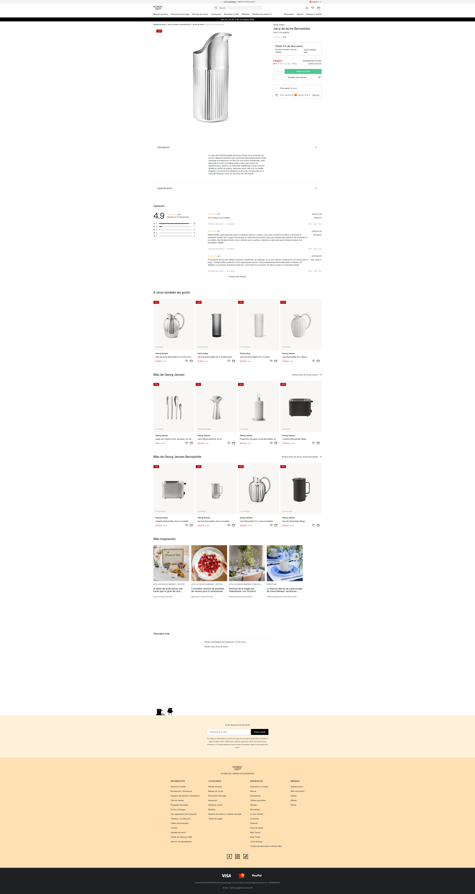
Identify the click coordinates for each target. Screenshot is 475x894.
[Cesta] (319, 8)
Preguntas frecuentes (179, 805)
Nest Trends (255, 832)
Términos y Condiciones (180, 819)
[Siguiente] (263, 77)
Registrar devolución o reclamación (185, 796)
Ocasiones (254, 819)
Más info (316, 95)
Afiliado (294, 800)
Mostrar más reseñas (237, 276)
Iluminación (216, 14)
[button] (279, 37)
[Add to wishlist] (187, 361)
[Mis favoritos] (313, 8)
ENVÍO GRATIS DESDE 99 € (239, 2)
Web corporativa (297, 791)
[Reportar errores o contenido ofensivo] (320, 224)
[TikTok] (246, 856)
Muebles (245, 14)
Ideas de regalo (256, 828)
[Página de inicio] (158, 8)
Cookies (174, 828)
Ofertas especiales (258, 800)
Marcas (300, 14)
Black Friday (255, 837)
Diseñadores (255, 796)
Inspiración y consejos (259, 787)
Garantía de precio (178, 832)
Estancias (254, 823)
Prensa (293, 805)
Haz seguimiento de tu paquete (183, 814)
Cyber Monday (256, 842)
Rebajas (253, 805)
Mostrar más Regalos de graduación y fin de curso (225, 642)
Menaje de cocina (200, 14)
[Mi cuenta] (307, 8)
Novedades (289, 14)
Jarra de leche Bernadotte (214, 24)
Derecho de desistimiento (181, 842)
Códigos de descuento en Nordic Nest (266, 846)
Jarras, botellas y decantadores (179, 24)
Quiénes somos (297, 787)
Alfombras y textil (231, 14)
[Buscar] (216, 8)
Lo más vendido (256, 814)
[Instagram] (237, 856)
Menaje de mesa (160, 14)
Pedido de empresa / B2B (181, 837)
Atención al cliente (178, 787)
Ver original (231, 224)
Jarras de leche (198, 24)
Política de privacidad (179, 823)
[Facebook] (229, 856)
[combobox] (315, 2)
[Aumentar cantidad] (282, 71)
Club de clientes (177, 800)
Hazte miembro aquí (310, 50)
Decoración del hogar (180, 14)
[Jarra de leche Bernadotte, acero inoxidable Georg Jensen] (212, 77)
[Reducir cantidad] (275, 71)
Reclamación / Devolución (181, 791)
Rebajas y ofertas (314, 14)
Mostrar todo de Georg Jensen (305, 375)
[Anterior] (161, 77)
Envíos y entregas (178, 809)
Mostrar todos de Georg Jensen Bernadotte (300, 457)
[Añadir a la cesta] (191, 360)
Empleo (294, 796)
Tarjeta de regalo (215, 819)
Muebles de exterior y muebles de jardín (225, 814)
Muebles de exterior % (262, 14)
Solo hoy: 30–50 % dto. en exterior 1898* (238, 19)
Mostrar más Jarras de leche (216, 647)
